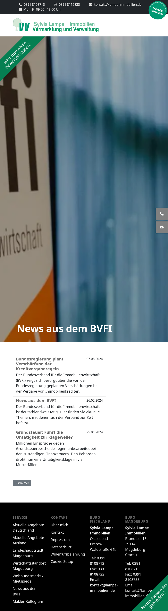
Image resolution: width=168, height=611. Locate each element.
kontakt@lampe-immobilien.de (118, 4)
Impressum (60, 539)
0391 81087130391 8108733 (104, 574)
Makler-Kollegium (28, 601)
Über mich (59, 524)
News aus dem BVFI (64, 328)
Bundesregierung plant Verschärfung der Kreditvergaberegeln (40, 364)
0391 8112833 (69, 4)
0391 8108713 (34, 4)
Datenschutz (61, 546)
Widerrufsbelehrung (68, 554)
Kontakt (59, 518)
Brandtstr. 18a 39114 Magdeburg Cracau (137, 541)
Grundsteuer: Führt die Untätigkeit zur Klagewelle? (44, 435)
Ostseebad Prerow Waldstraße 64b (103, 538)
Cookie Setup (62, 561)
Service (20, 518)
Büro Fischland (100, 519)
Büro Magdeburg (137, 519)
